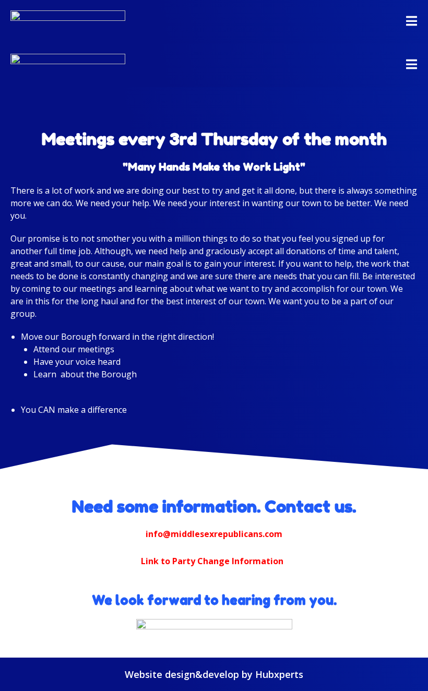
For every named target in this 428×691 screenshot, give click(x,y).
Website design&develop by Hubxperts (214, 674)
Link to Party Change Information (212, 561)
